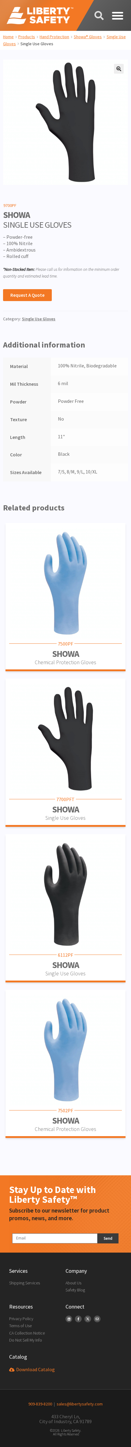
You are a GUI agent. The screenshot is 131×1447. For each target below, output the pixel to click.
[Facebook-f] (78, 1319)
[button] (117, 15)
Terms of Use (20, 1325)
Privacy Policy (21, 1318)
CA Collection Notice (27, 1333)
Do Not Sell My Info (25, 1340)
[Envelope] (97, 1319)
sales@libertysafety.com (79, 1404)
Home (8, 36)
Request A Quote (27, 295)
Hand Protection (54, 36)
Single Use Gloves (38, 319)
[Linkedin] (69, 1319)
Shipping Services (24, 1283)
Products (26, 36)
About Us (73, 1283)
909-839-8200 (40, 1404)
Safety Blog (75, 1290)
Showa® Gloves (88, 36)
